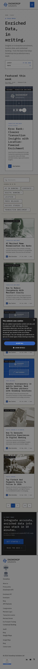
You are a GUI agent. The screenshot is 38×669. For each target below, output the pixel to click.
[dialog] (19, 334)
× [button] (34, 320)
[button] (19, 348)
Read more (6, 339)
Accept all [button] (19, 343)
